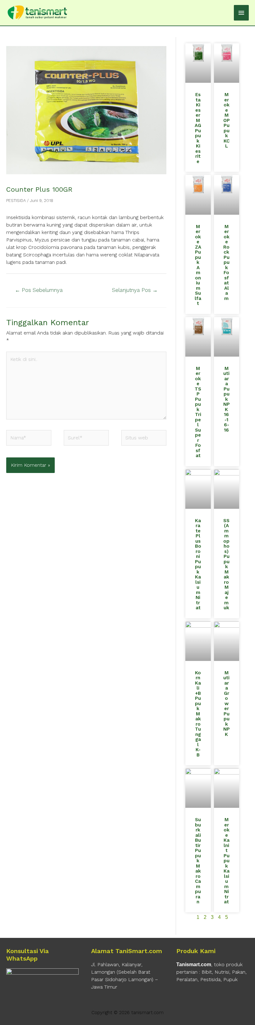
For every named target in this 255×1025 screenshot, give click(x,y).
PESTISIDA (16, 200)
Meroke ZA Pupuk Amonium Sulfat (198, 265)
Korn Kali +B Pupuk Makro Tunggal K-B (198, 714)
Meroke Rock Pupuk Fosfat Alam (226, 262)
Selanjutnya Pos (135, 290)
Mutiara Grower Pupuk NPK (226, 703)
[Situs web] (143, 439)
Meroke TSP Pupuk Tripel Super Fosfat (198, 412)
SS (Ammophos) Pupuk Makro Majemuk (226, 564)
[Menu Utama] (241, 13)
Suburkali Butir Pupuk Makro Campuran (198, 861)
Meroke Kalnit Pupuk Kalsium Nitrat (227, 861)
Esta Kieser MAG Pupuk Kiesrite (198, 128)
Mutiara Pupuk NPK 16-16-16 (226, 399)
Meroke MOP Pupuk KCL (226, 120)
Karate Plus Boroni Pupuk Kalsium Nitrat (198, 564)
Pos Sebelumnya (39, 290)
